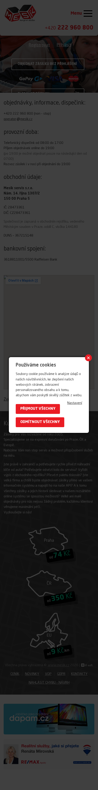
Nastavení (74, 403)
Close (88, 357)
